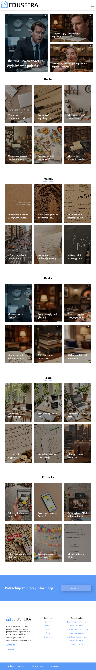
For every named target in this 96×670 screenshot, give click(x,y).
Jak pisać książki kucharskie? (46, 158)
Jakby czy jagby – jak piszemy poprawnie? (65, 35)
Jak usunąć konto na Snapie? (47, 515)
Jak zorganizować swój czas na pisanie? (76, 117)
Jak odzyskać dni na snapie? (17, 515)
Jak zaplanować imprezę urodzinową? (45, 556)
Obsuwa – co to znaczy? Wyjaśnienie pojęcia (25, 63)
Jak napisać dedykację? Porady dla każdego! (47, 257)
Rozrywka (48, 477)
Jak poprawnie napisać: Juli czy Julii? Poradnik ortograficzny (75, 216)
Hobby (48, 79)
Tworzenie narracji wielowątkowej (18, 158)
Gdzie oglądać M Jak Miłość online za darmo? (77, 515)
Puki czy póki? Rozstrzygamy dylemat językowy (76, 257)
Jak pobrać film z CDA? (75, 556)
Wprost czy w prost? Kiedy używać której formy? (18, 216)
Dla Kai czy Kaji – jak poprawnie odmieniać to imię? (77, 357)
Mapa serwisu (37, 666)
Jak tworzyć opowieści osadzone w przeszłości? (77, 158)
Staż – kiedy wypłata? (14, 456)
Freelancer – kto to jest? (76, 415)
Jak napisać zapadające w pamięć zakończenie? (44, 117)
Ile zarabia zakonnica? (76, 644)
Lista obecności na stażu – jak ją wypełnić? (47, 456)
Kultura (48, 179)
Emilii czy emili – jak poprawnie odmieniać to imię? (17, 357)
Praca (48, 378)
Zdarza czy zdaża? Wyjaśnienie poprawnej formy (17, 257)
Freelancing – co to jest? (47, 415)
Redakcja (10, 644)
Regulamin (55, 666)
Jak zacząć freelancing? (14, 415)
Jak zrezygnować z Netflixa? (17, 556)
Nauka (48, 278)
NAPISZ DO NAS (76, 588)
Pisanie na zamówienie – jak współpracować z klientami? (17, 117)
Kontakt (10, 649)
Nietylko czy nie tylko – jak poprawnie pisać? (46, 357)
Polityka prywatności (16, 666)
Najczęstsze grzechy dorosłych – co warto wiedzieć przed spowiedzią (48, 216)
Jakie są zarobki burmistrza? (75, 456)
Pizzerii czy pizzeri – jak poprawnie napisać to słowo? (69, 65)
